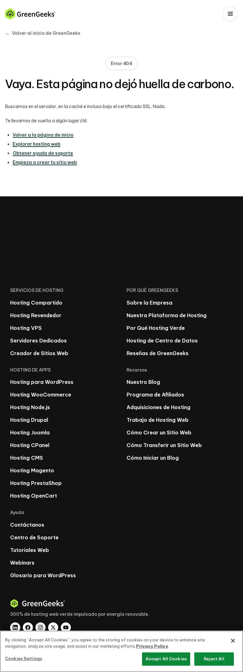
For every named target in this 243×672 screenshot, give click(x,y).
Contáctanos (27, 525)
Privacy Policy (152, 646)
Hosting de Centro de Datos (162, 340)
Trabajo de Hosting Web (158, 420)
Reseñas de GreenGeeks (158, 353)
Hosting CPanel (29, 445)
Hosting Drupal (29, 420)
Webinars (22, 563)
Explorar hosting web (36, 144)
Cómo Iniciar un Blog (153, 458)
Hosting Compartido (36, 303)
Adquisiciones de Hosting (158, 407)
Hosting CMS (26, 458)
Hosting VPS (26, 328)
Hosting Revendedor (35, 315)
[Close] (233, 641)
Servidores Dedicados (38, 340)
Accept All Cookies (166, 658)
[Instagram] (40, 627)
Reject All (214, 658)
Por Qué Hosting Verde (156, 328)
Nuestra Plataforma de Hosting (167, 315)
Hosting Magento (32, 470)
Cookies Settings (23, 658)
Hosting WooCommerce (40, 394)
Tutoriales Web (29, 550)
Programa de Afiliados (155, 394)
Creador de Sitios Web (39, 353)
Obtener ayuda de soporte (43, 153)
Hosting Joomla (30, 432)
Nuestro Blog (143, 382)
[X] (53, 627)
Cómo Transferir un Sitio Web (164, 445)
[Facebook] (28, 627)
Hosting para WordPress (41, 382)
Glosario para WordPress (43, 575)
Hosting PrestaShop (36, 483)
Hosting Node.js (30, 407)
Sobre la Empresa (149, 303)
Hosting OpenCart (33, 496)
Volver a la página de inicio (43, 135)
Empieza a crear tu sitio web (45, 162)
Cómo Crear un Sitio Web (159, 432)
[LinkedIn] (15, 627)
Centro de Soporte (34, 537)
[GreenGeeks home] (30, 14)
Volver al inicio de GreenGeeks (42, 33)
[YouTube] (66, 627)
